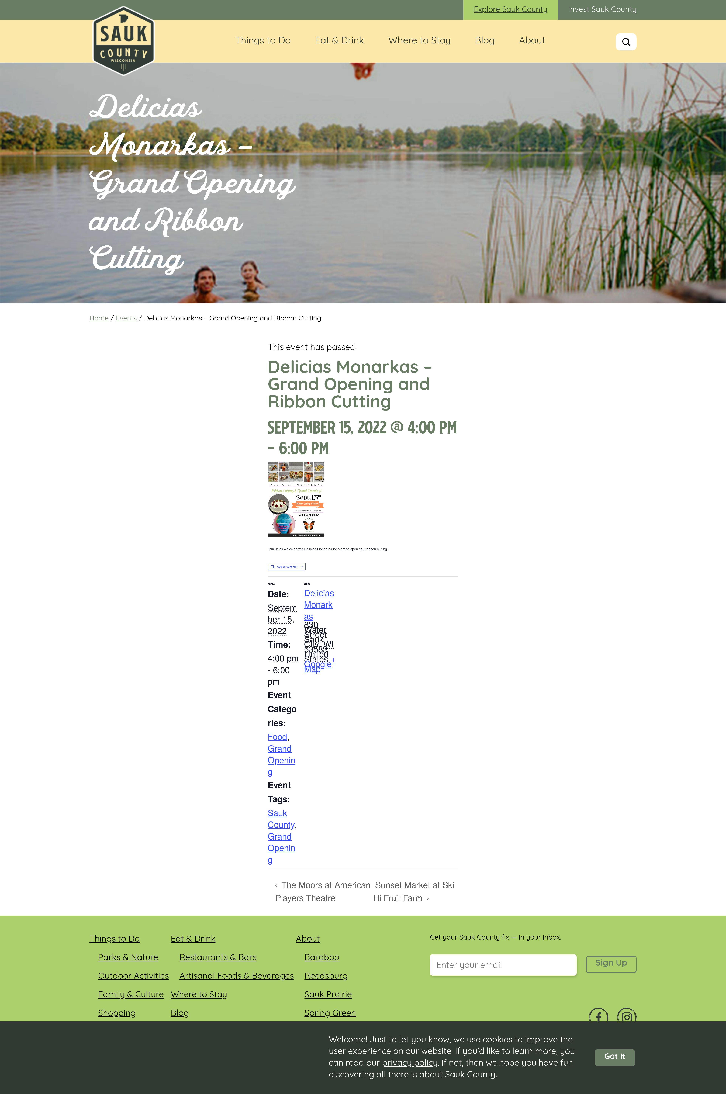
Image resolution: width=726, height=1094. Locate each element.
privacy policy (410, 1063)
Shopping (117, 1013)
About (532, 41)
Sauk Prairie (328, 995)
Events (126, 318)
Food (277, 736)
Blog (485, 41)
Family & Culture (131, 995)
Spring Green (330, 1013)
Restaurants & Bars (218, 958)
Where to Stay (419, 41)
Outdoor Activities (133, 976)
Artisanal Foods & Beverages (236, 976)
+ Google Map (320, 663)
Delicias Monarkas (319, 604)
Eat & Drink (339, 41)
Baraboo (321, 958)
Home (99, 318)
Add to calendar (287, 567)
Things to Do (263, 41)
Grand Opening (281, 759)
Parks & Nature (128, 958)
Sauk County (281, 818)
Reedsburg (326, 976)
